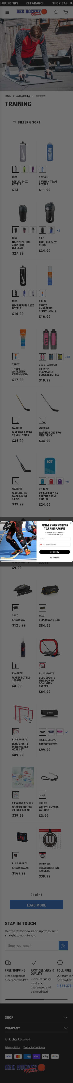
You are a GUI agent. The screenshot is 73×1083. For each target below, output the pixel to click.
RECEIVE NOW (55, 552)
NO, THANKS (54, 557)
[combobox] (42, 544)
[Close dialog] (71, 523)
